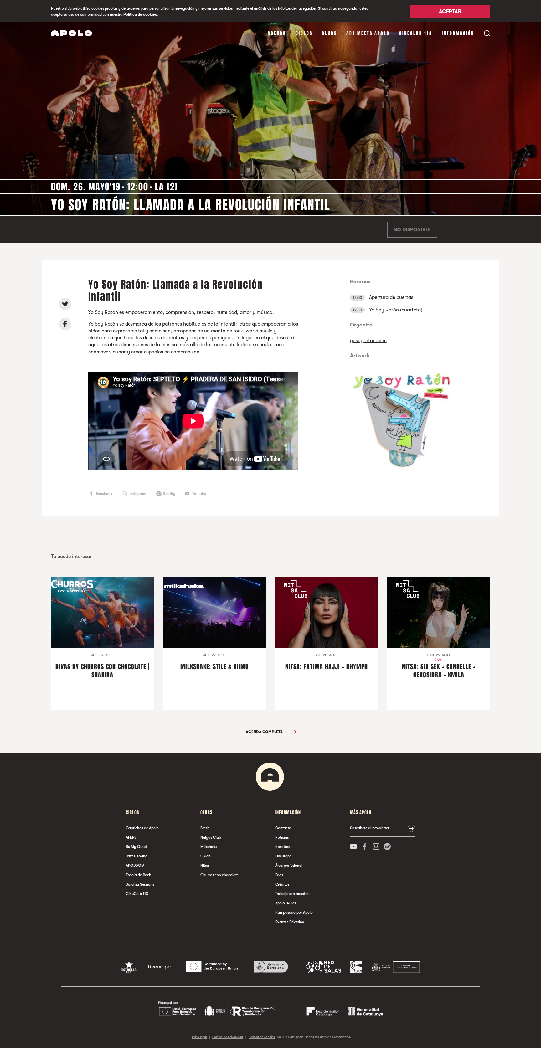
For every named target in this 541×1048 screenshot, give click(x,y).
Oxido (205, 856)
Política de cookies (140, 14)
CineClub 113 (415, 33)
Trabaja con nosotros (292, 893)
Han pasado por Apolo (294, 912)
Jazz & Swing (136, 856)
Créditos (282, 884)
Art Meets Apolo (368, 33)
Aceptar (450, 11)
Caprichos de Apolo (142, 828)
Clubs (329, 33)
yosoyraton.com (368, 340)
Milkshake (208, 847)
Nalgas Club (210, 837)
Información (458, 33)
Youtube (199, 493)
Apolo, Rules (285, 903)
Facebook (104, 493)
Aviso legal (199, 1037)
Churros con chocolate (219, 875)
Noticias (282, 837)
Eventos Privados (289, 922)
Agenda (277, 33)
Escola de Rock (138, 875)
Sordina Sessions (140, 884)
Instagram (137, 493)
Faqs (279, 875)
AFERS (131, 837)
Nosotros (282, 847)
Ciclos (304, 33)
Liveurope (283, 856)
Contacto (283, 828)
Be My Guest (136, 847)
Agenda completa (265, 732)
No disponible (412, 230)
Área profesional (288, 865)
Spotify (169, 493)
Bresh (204, 828)
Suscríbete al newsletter (369, 828)
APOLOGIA (135, 865)
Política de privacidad (227, 1037)
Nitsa (204, 865)
